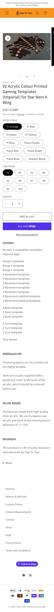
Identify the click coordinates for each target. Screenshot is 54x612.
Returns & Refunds (16, 496)
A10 (20, 188)
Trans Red (13, 150)
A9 (8, 188)
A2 (19, 172)
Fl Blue (11, 142)
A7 (32, 180)
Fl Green (12, 134)
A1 (8, 172)
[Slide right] (34, 76)
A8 (44, 180)
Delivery (10, 488)
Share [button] (9, 462)
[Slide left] (20, 76)
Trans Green (34, 150)
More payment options (27, 234)
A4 (43, 172)
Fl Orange (12, 126)
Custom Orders (14, 504)
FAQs (8, 535)
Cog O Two (21, 606)
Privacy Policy (13, 542)
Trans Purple (32, 142)
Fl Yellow (31, 134)
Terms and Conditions (18, 550)
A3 (31, 172)
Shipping (20, 114)
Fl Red (31, 126)
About (9, 527)
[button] (7, 13)
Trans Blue (13, 158)
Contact (10, 519)
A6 (19, 180)
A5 (8, 180)
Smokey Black (37, 158)
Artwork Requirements (18, 512)
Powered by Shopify (36, 606)
